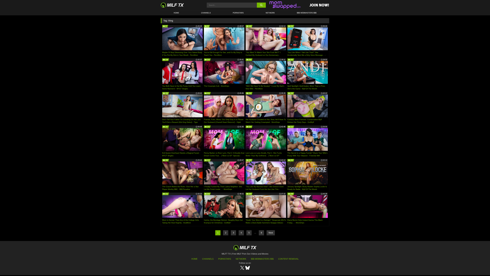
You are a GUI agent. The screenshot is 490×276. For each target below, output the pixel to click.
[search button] (261, 5)
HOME (176, 13)
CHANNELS (206, 13)
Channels (208, 259)
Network (270, 13)
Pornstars (238, 13)
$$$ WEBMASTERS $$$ (306, 13)
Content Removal (288, 259)
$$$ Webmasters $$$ (262, 259)
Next (271, 233)
